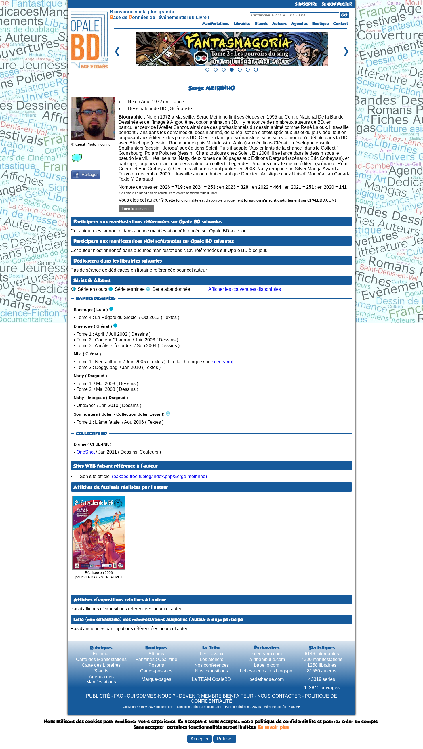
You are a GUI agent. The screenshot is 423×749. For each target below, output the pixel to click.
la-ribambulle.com (266, 659)
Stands (261, 23)
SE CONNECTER (337, 4)
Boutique (320, 23)
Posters (156, 665)
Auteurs (279, 23)
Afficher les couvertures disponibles (244, 289)
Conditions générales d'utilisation (199, 706)
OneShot (86, 452)
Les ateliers (211, 659)
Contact (340, 23)
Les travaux (211, 653)
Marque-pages (156, 679)
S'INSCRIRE (306, 4)
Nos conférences (211, 665)
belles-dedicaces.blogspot (267, 670)
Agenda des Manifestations (101, 679)
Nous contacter (279, 695)
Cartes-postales (156, 670)
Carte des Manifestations (101, 659)
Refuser (225, 738)
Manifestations (215, 23)
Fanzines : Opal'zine (156, 659)
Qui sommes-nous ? (151, 695)
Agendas (299, 23)
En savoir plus (273, 727)
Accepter (199, 738)
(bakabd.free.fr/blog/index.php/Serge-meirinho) (159, 476)
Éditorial (101, 653)
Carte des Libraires (101, 665)
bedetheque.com (266, 679)
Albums (156, 653)
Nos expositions (211, 670)
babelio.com (266, 665)
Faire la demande (136, 209)
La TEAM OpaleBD (211, 679)
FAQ (118, 695)
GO (344, 15)
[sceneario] (222, 361)
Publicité (98, 695)
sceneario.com (267, 653)
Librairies (242, 23)
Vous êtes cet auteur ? (227, 200)
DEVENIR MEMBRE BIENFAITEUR (216, 695)
